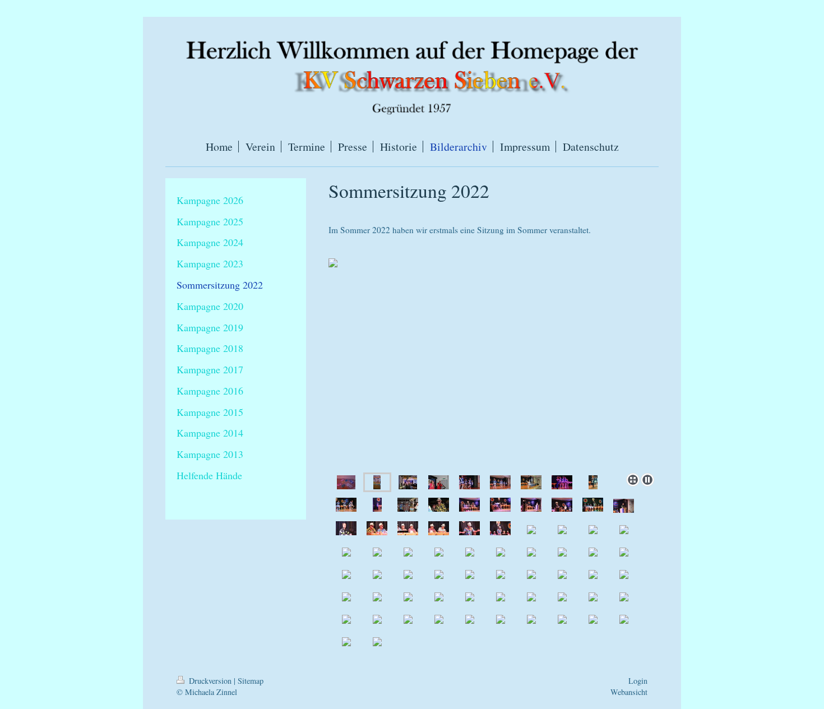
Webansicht (628, 692)
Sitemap (250, 680)
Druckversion (210, 680)
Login (637, 680)
